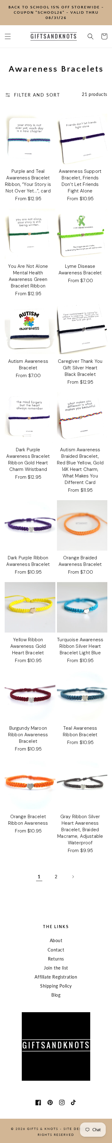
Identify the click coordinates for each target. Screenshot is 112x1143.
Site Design (76, 1129)
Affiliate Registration (56, 976)
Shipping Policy (56, 986)
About (56, 940)
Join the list (56, 967)
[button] (8, 36)
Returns (56, 958)
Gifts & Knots (42, 1129)
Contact (56, 949)
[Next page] (73, 877)
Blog (55, 995)
